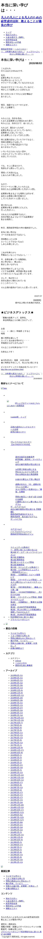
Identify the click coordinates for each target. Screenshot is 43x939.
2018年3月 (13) (17, 713)
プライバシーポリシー (20, 620)
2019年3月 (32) (17, 683)
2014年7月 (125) (17, 817)
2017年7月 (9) (16, 730)
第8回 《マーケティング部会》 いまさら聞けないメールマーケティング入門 (26, 582)
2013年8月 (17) (17, 845)
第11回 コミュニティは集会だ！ (25, 567)
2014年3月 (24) (17, 827)
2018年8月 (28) (17, 700)
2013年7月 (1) (16, 847)
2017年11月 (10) (17, 720)
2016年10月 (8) (17, 753)
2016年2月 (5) (16, 770)
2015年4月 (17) (17, 795)
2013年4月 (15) (17, 855)
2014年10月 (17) (17, 810)
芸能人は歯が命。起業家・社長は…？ (22, 886)
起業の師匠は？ (17, 648)
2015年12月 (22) (17, 775)
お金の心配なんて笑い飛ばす (27, 479)
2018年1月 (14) (17, 715)
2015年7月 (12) (17, 787)
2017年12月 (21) (17, 718)
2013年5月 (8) (16, 852)
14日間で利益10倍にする (25, 469)
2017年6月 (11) (17, 733)
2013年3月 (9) (16, 857)
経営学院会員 (11, 40)
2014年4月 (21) (17, 825)
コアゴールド (16, 529)
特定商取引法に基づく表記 (22, 617)
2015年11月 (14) (17, 778)
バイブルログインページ (21, 532)
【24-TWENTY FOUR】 (21, 444)
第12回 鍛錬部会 (17, 565)
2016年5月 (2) (16, 763)
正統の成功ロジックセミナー (23, 427)
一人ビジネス (21, 663)
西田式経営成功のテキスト (22, 514)
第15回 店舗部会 (17, 557)
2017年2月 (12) (17, 743)
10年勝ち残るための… (12, 52)
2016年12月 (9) (17, 748)
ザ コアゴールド (18, 507)
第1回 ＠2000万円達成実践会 (23, 615)
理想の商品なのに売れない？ (23, 638)
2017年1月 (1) (16, 745)
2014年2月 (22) (17, 830)
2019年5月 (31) (17, 678)
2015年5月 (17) (17, 792)
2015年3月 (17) (17, 797)
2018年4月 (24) (17, 710)
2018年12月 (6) (17, 690)
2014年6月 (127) (17, 820)
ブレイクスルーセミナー (21, 442)
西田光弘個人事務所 (23, 665)
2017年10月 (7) (17, 723)
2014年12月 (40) (17, 805)
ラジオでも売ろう (18, 633)
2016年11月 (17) (17, 750)
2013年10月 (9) (17, 840)
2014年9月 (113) (17, 812)
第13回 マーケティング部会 (22, 562)
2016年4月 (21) (17, 765)
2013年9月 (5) (16, 842)
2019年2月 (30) (17, 685)
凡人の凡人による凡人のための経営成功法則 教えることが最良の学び (21, 21)
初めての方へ (11, 35)
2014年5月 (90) (17, 822)
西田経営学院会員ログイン (22, 534)
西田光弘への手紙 (13, 42)
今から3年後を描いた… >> (21, 54)
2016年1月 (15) (17, 773)
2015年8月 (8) (16, 785)
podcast (18, 661)
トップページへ (33, 52)
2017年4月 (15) (17, 738)
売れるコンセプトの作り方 (26, 472)
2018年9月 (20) (17, 698)
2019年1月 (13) (17, 688)
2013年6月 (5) (16, 850)
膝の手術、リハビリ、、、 (22, 641)
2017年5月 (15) (17, 735)
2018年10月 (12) (17, 695)
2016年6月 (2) (16, 760)
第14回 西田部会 (17, 560)
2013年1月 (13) (17, 862)
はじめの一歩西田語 (15, 406)
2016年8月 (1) (16, 755)
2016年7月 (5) (16, 758)
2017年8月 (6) (16, 728)
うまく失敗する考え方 (20, 636)
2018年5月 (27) (17, 708)
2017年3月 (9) (16, 740)
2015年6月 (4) (16, 790)
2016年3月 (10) (17, 768)
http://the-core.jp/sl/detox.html (12, 369)
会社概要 (7, 934)
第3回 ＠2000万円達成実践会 (23, 607)
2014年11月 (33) (17, 807)
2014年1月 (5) (16, 832)
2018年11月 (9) (17, 693)
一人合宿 (14, 429)
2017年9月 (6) (16, 725)
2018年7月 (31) (17, 703)
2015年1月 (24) (17, 802)
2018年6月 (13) (17, 705)
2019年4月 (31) (17, 680)
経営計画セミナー (18, 432)
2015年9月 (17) (17, 782)
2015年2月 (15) (17, 800)
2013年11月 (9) (17, 837)
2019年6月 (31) (17, 675)
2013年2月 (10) (17, 860)
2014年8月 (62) (17, 815)
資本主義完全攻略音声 (24, 457)
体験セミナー (11, 45)
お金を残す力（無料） (15, 37)
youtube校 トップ (18, 417)
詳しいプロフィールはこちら (27, 403)
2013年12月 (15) (17, 835)
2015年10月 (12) (17, 780)
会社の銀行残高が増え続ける (27, 464)
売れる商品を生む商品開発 (26, 474)
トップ (8, 32)
